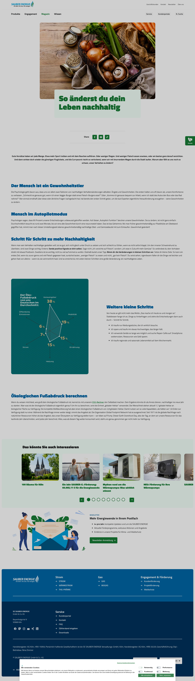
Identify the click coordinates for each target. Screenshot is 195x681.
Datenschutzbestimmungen (126, 663)
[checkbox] (140, 667)
